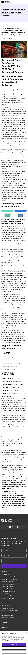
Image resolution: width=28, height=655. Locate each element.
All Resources (5, 605)
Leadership (4, 627)
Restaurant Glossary (7, 617)
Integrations (5, 593)
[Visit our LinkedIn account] (10, 527)
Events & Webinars (7, 615)
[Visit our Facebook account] (12, 527)
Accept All (14, 644)
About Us (4, 625)
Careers (3, 629)
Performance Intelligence (9, 579)
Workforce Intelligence (8, 591)
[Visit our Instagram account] (18, 527)
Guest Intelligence (7, 581)
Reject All (14, 651)
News (3, 613)
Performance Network (8, 577)
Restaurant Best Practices (9, 610)
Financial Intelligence (8, 584)
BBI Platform (5, 574)
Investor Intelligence (7, 598)
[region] (14, 643)
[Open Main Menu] (25, 2)
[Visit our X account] (15, 527)
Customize (14, 648)
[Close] (26, 632)
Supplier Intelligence (7, 596)
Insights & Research (7, 608)
